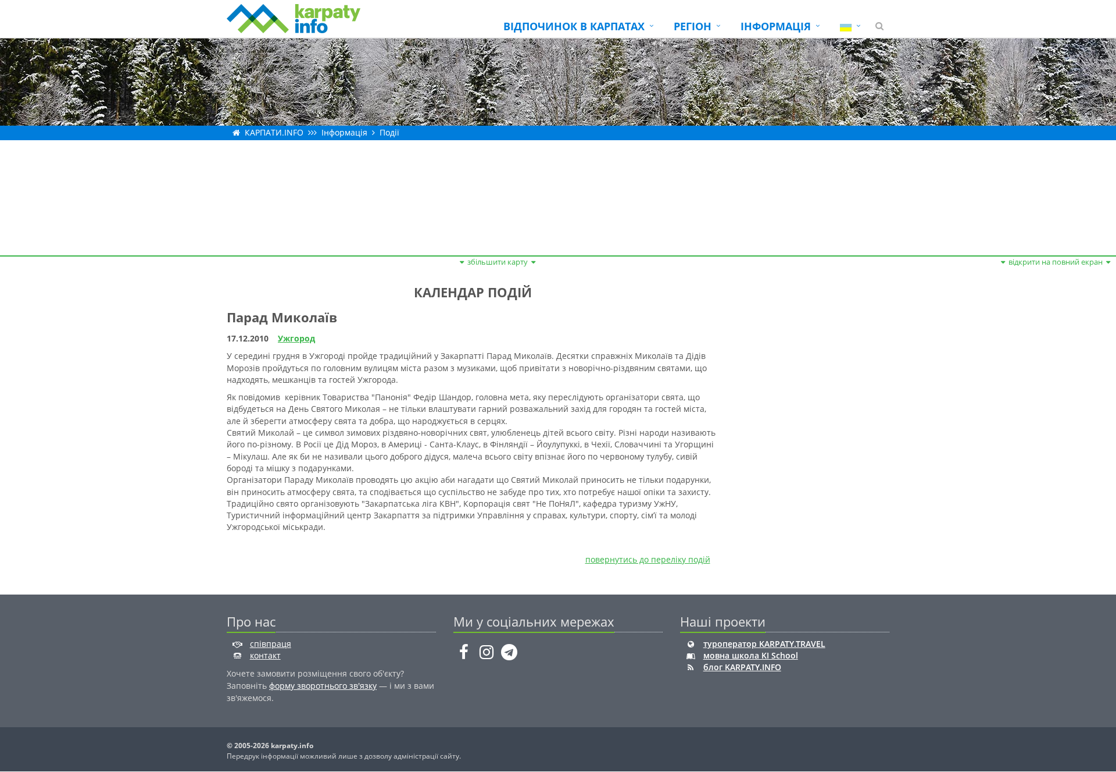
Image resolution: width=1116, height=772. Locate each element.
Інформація (344, 132)
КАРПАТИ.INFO (274, 132)
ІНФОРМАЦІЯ (776, 26)
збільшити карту (497, 262)
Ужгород (296, 338)
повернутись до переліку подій (647, 559)
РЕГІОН (692, 26)
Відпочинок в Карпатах (574, 26)
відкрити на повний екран (1055, 262)
